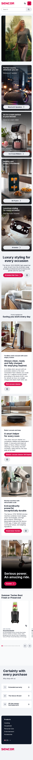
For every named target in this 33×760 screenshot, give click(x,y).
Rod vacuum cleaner (13, 384)
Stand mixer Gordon (13, 531)
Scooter (9, 584)
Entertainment (9, 731)
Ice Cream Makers (15, 154)
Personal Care (9, 729)
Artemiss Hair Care (11, 275)
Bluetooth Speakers (15, 107)
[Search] (29, 9)
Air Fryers (15, 201)
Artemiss (15, 247)
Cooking (7, 723)
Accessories (8, 734)
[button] (25, 646)
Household (8, 726)
